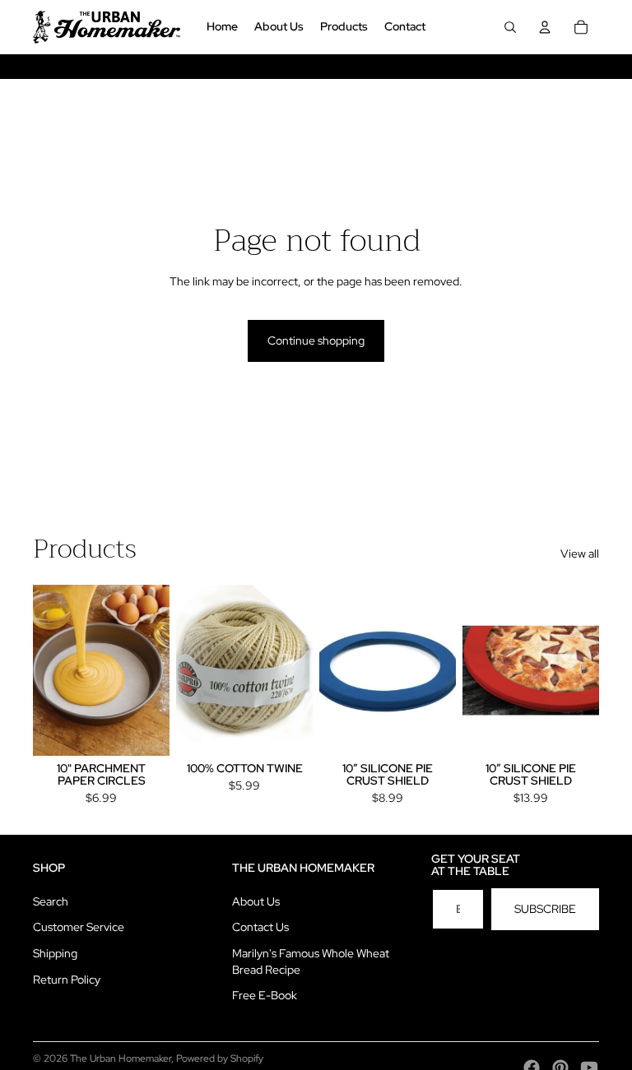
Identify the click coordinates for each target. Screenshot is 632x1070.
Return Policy (66, 979)
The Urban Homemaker (120, 1058)
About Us (256, 901)
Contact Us (260, 926)
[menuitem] (222, 27)
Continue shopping (316, 340)
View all (579, 553)
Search (50, 901)
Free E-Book (264, 995)
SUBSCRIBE (545, 908)
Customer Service (78, 926)
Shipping (55, 953)
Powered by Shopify (219, 1058)
